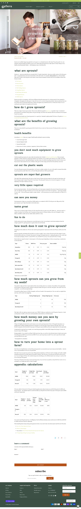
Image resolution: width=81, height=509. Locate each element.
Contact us (21, 488)
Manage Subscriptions (38, 488)
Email (42, 449)
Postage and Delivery (23, 496)
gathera (10, 504)
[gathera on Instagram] (5, 2)
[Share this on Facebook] (58, 438)
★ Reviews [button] (80, 256)
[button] (29, 6)
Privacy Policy (8, 494)
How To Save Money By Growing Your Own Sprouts (33, 430)
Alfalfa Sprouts (20, 96)
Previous (60, 56)
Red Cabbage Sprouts (21, 88)
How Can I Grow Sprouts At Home (24, 426)
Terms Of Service (9, 492)
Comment (16, 454)
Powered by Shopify (15, 504)
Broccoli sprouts (20, 83)
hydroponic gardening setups (51, 157)
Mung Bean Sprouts (21, 90)
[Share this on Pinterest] (61, 438)
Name (15, 449)
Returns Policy (22, 494)
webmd (21, 137)
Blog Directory (36, 492)
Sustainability (8, 496)
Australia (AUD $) (65, 3)
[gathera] (6, 7)
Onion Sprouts (20, 85)
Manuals (21, 492)
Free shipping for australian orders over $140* (40, 0)
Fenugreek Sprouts (20, 94)
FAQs (21, 490)
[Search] (78, 6)
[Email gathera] (1, 2)
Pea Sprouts (19, 81)
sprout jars (49, 111)
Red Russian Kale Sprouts (22, 92)
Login (75, 2)
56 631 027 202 (53, 492)
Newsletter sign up (37, 490)
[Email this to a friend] (65, 438)
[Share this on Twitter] (55, 438)
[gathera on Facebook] (3, 2)
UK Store (7, 490)
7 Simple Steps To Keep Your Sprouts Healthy (26, 433)
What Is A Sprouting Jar (21, 428)
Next (65, 56)
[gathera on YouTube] (7, 2)
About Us (7, 488)
